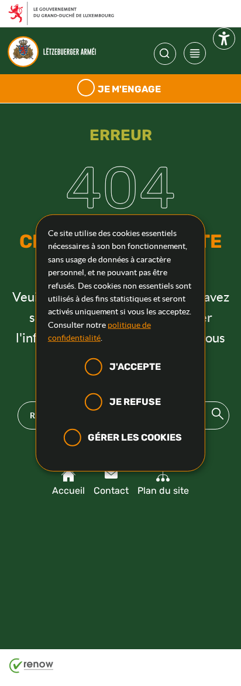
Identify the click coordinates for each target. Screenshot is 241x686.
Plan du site (163, 490)
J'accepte (135, 366)
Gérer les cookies (135, 437)
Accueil (68, 490)
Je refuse (135, 401)
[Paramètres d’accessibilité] (224, 40)
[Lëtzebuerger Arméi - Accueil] (54, 51)
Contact (111, 490)
